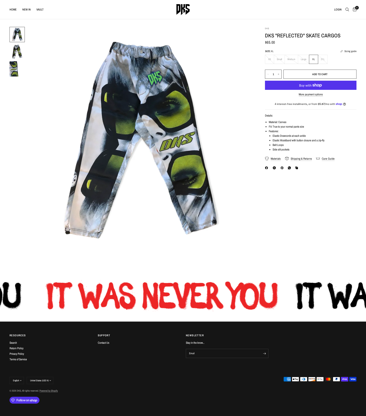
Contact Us (103, 343)
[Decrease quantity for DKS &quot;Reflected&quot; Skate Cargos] (268, 74)
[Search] (347, 9)
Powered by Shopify (48, 390)
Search (13, 343)
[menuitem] (14, 9)
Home (13, 9)
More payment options (311, 94)
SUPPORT (104, 335)
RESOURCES (18, 335)
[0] (353, 9)
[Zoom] (245, 35)
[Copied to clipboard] (297, 168)
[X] (275, 168)
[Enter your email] (264, 353)
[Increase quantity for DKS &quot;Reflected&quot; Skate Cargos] (278, 74)
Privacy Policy (17, 354)
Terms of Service (18, 359)
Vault (40, 9)
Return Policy (16, 348)
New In (26, 9)
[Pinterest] (283, 168)
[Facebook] (267, 168)
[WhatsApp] (290, 168)
